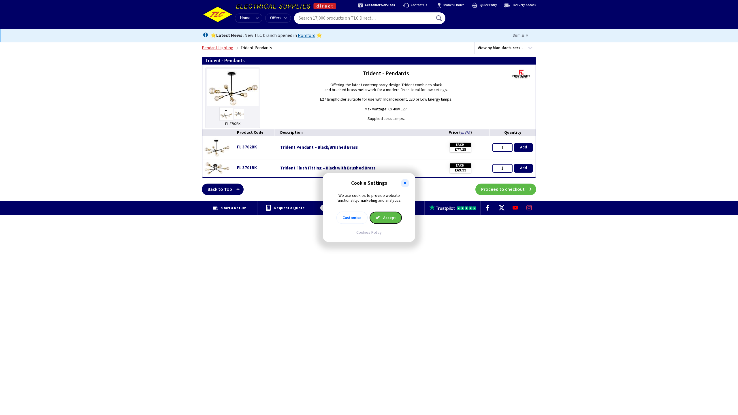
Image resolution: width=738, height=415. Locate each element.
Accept (389, 217)
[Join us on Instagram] (529, 208)
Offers (275, 18)
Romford (306, 35)
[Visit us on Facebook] (487, 208)
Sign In (476, 16)
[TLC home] (218, 14)
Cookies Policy (369, 232)
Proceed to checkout (503, 189)
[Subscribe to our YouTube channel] (515, 208)
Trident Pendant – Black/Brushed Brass (319, 147)
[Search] (439, 18)
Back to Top (220, 189)
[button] (405, 183)
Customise (352, 217)
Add (523, 147)
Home (245, 18)
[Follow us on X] (501, 208)
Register (471, 20)
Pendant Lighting (217, 48)
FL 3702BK (247, 147)
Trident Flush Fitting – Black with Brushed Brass (327, 168)
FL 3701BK (247, 168)
